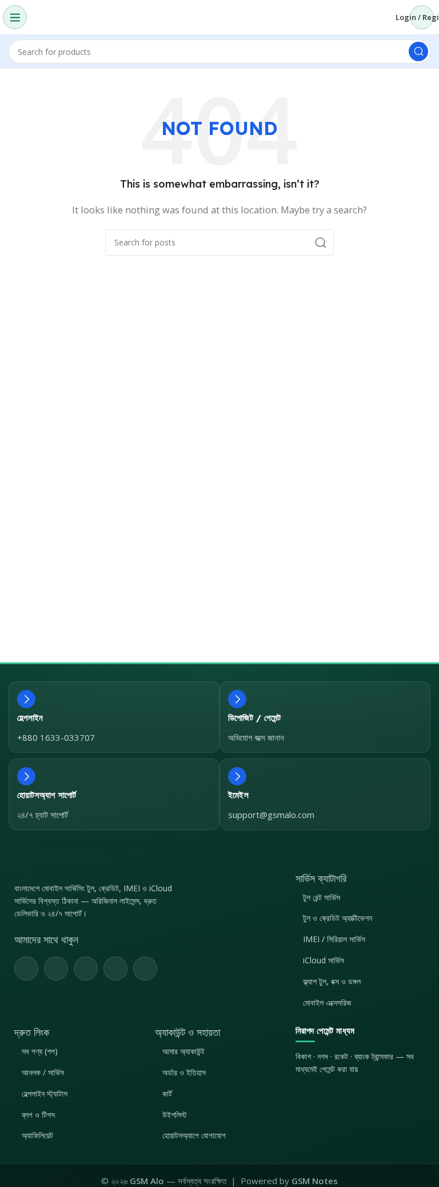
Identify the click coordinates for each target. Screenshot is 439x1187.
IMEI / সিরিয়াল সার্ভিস (334, 939)
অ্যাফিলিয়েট (37, 1135)
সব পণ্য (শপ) (40, 1051)
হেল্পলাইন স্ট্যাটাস (44, 1093)
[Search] (418, 51)
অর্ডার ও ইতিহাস (184, 1072)
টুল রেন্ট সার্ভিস (321, 897)
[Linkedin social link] (115, 968)
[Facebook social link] (26, 968)
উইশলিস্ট (174, 1114)
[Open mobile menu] (15, 17)
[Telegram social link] (145, 968)
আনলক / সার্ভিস (43, 1072)
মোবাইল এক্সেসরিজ (327, 1002)
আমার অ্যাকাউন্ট (183, 1051)
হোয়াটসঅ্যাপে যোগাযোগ (194, 1135)
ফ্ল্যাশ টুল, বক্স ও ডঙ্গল (332, 981)
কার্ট (167, 1093)
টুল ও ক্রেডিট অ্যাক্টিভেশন (337, 917)
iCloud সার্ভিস (323, 960)
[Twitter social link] (56, 968)
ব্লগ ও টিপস (38, 1114)
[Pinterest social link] (86, 968)
